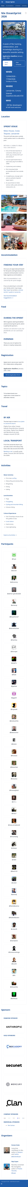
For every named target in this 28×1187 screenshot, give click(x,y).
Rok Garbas (11, 1125)
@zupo (13, 1173)
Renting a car (8, 451)
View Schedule (18, 63)
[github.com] (2, 1184)
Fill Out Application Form (13, 375)
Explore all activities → (10, 535)
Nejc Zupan (7, 290)
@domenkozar (16, 1156)
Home (2, 5)
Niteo (14, 1181)
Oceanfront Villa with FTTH (14, 96)
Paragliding (9, 501)
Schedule (17, 5)
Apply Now (6, 63)
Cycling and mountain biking (14, 504)
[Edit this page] (26, 13)
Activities (24, 5)
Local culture (10, 521)
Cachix (16, 1154)
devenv (20, 1152)
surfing (14, 478)
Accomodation (10, 5)
